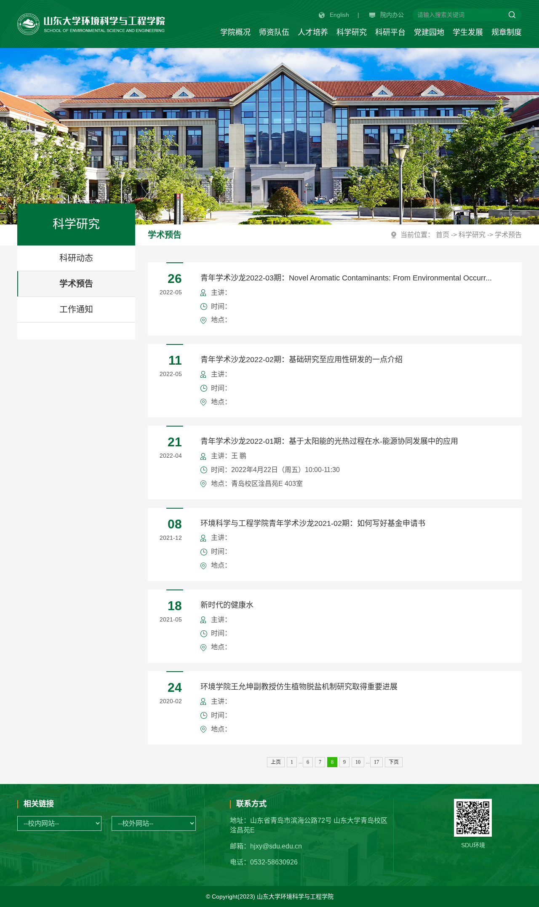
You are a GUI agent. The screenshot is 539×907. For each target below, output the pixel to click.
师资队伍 (274, 32)
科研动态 (76, 258)
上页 (276, 762)
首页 (442, 234)
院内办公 (392, 14)
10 (357, 762)
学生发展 (468, 32)
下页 (394, 762)
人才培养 (313, 32)
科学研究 (351, 32)
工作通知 (76, 309)
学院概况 (235, 32)
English (339, 14)
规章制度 (506, 32)
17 (376, 762)
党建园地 (429, 32)
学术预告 (76, 283)
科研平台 (390, 32)
